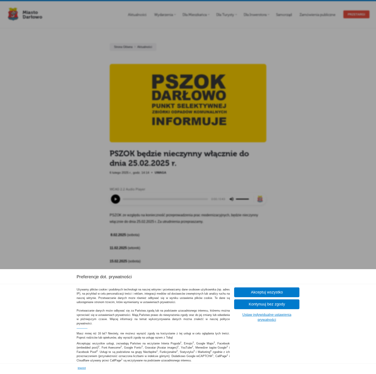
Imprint (82, 368)
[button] (266, 292)
